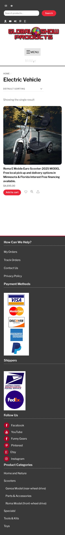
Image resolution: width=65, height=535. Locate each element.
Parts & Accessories (18, 496)
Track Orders (12, 260)
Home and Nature (15, 473)
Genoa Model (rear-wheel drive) (26, 488)
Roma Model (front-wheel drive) (26, 503)
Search (49, 13)
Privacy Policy (13, 276)
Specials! (9, 511)
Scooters (10, 480)
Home (6, 73)
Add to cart (12, 192)
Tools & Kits (11, 518)
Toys (7, 526)
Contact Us (11, 268)
